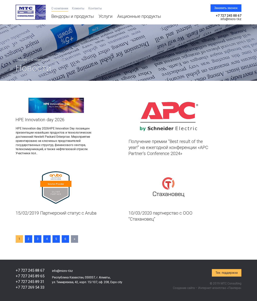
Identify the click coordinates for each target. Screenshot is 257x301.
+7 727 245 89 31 (30, 281)
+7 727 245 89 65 (30, 276)
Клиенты (78, 8)
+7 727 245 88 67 (228, 15)
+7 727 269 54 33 (30, 287)
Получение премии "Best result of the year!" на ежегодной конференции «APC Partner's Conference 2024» (168, 147)
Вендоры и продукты (72, 16)
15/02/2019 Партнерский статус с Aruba (56, 213)
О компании (59, 8)
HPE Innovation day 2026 (40, 119)
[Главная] (31, 12)
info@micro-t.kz (231, 19)
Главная (21, 59)
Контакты (95, 8)
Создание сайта (184, 288)
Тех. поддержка (227, 273)
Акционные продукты (139, 16)
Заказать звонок (226, 8)
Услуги (106, 16)
